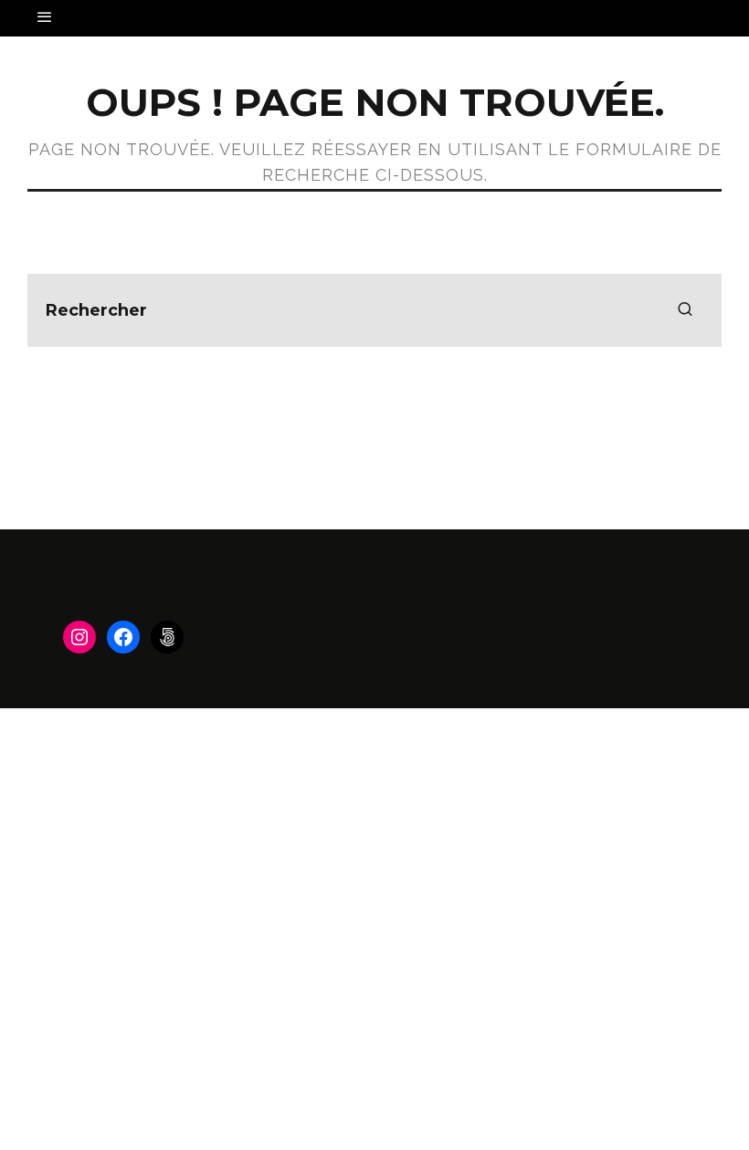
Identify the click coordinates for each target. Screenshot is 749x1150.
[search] (685, 310)
